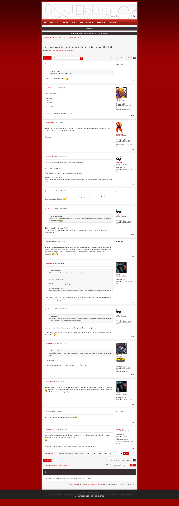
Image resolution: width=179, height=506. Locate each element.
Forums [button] (112, 22)
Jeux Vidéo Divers (75, 38)
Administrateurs (67, 50)
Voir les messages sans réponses (82, 34)
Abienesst (51, 122)
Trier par (100, 453)
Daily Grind (61, 38)
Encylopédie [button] (86, 22)
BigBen (50, 87)
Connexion (90, 29)
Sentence (51, 156)
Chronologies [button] (68, 22)
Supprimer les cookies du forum (91, 484)
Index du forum (49, 38)
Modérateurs (57, 50)
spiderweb (51, 429)
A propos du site (82, 496)
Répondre (47, 58)
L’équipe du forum (74, 484)
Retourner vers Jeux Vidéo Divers (56, 466)
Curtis (50, 263)
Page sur (125, 58)
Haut (132, 81)
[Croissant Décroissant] (120, 453)
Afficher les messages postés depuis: (72, 453)
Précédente (49, 454)
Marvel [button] (53, 22)
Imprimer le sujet (135, 41)
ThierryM (50, 343)
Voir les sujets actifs (101, 34)
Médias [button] (100, 22)
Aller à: (108, 465)
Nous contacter (97, 496)
